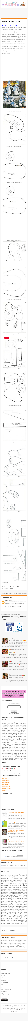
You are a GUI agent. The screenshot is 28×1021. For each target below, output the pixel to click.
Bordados (4, 723)
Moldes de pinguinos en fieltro (11, 21)
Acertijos (10, 722)
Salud (20, 755)
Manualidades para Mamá (16, 741)
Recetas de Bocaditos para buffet (10, 914)
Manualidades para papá (8, 904)
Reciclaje (15, 755)
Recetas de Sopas (7, 755)
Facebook (6, 587)
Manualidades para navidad (14, 743)
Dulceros (16, 726)
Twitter (13, 587)
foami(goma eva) (22, 728)
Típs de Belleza (7, 756)
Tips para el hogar (19, 756)
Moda (3, 749)
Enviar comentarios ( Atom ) (14, 614)
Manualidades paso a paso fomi (10, 747)
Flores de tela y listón (12, 728)
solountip (23, 27)
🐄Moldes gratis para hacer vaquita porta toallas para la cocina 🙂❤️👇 (17, 639)
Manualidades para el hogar (14, 895)
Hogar (3, 975)
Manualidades (5, 784)
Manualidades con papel (7, 733)
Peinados (17, 750)
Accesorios (5, 722)
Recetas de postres (20, 753)
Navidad (4, 987)
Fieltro (4, 728)
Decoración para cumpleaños (8, 880)
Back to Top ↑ (14, 1011)
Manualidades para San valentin (15, 746)
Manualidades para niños (9, 744)
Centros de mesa (11, 723)
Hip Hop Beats (20, 1009)
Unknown (7, 600)
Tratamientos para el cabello (20, 758)
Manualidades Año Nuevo (20, 732)
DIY (12, 726)
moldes (7, 748)
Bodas (24, 722)
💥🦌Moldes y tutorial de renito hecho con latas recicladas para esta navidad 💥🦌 (17, 651)
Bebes (21, 722)
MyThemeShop (12, 1008)
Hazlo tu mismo (13, 730)
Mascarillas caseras (22, 747)
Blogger (19, 773)
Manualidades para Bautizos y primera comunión (14, 735)
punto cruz (10, 752)
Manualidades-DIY (6, 973)
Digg (12, 588)
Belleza (4, 980)
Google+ (20, 587)
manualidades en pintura (9, 735)
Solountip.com (15, 1005)
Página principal (6, 994)
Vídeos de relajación (20, 759)
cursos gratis (23, 723)
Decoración (5, 725)
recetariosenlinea (6, 786)
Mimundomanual (6, 782)
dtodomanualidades (6, 788)
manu (10, 731)
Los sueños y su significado (20, 887)
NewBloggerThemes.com (10, 1009)
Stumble (5, 588)
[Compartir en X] (6, 582)
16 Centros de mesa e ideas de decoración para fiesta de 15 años (16, 840)
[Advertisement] (13, 14)
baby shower (16, 722)
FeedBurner (17, 713)
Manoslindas (5, 778)
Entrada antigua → (22, 593)
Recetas (17, 752)
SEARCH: (4, 930)
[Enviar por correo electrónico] (2, 582)
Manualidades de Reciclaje (19, 733)
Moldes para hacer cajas (15, 749)
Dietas (9, 726)
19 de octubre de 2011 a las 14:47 (13, 606)
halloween (4, 730)
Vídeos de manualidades (9, 760)
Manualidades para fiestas (18, 738)
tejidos (24, 755)
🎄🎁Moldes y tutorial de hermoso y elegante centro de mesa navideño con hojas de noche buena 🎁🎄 (18, 663)
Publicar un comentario (7, 607)
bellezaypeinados (6, 780)
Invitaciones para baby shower (15, 822)
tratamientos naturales (8, 758)
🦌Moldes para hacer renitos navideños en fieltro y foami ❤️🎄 (17, 674)
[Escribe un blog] (4, 582)
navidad (13, 750)
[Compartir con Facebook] (7, 582)
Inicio (15, 593)
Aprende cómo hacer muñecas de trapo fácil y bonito (16, 830)
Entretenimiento (22, 726)
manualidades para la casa (8, 739)
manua (12, 731)
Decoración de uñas (13, 725)
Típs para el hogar (6, 989)
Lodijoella (4, 790)
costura (17, 723)
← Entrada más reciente (7, 593)
